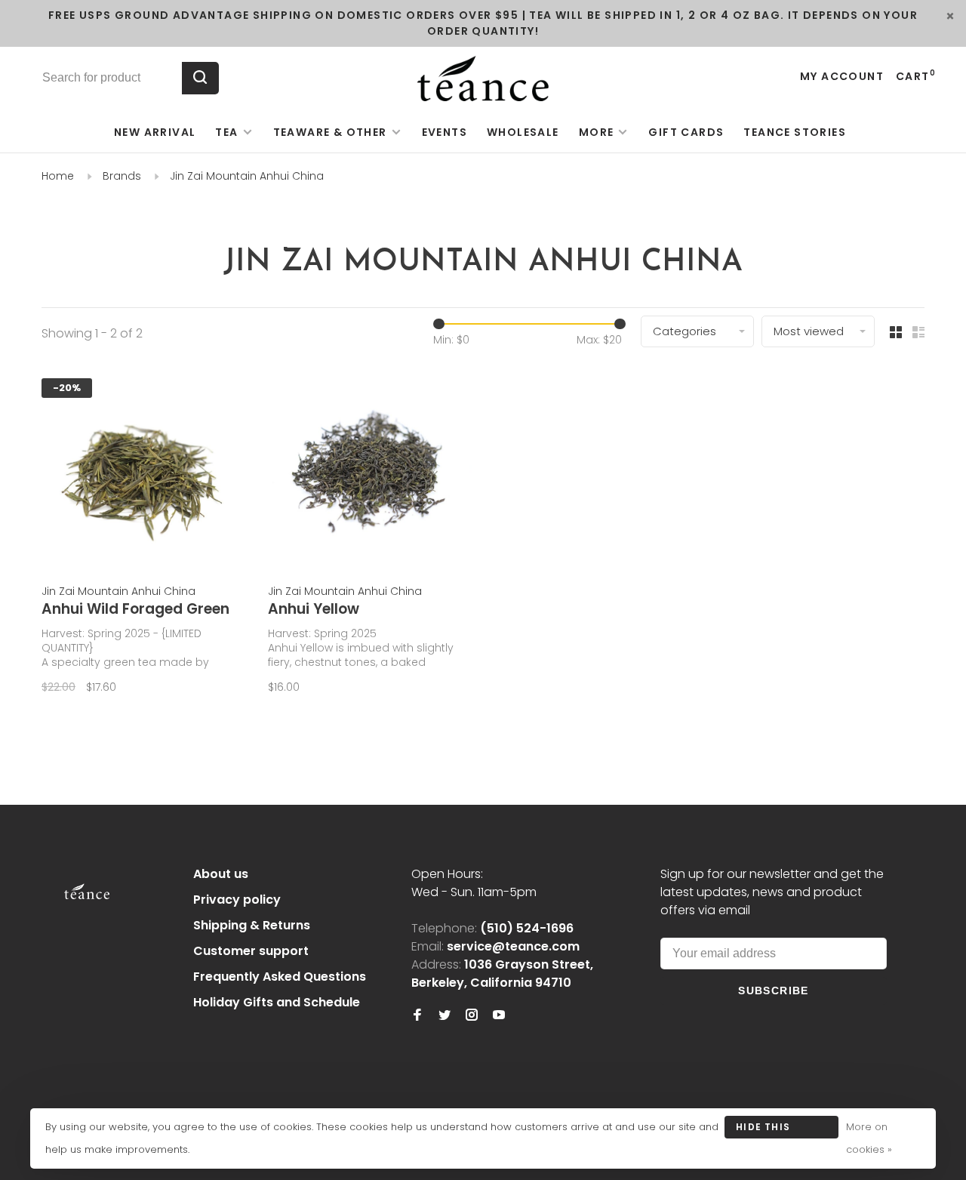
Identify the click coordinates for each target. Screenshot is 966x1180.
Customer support (251, 951)
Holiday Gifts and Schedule (276, 1002)
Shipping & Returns (251, 925)
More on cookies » (869, 1138)
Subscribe (773, 990)
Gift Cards (686, 132)
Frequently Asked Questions (279, 976)
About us (220, 874)
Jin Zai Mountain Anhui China (247, 175)
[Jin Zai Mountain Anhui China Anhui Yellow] (370, 471)
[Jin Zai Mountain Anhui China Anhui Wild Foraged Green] (143, 471)
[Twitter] (444, 1015)
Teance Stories (794, 132)
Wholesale (523, 132)
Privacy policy (237, 899)
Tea (226, 132)
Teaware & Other (330, 132)
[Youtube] (499, 1015)
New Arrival (154, 132)
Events (444, 132)
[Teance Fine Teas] (87, 876)
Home (58, 175)
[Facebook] (417, 1015)
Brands (122, 175)
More (596, 132)
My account (842, 76)
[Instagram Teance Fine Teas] (472, 1015)
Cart (916, 76)
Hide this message (763, 1129)
